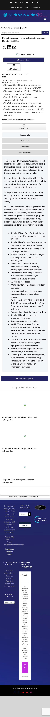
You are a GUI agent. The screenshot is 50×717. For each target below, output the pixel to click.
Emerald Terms (12, 497)
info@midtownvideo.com (13, 544)
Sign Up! (25, 667)
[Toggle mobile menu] (45, 18)
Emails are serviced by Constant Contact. (25, 654)
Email (24, 575)
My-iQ (24, 28)
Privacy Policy (23, 497)
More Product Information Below (17, 119)
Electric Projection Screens (33, 38)
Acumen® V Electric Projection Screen (19, 417)
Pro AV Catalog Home (9, 28)
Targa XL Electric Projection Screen (18, 479)
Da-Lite (6, 41)
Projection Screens (10, 38)
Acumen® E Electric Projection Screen (19, 448)
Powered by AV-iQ (34, 497)
